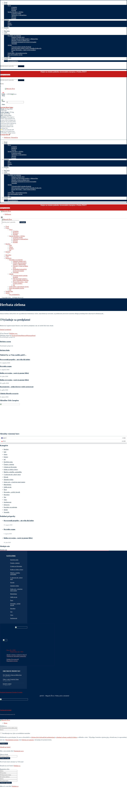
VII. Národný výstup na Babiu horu (12, 675)
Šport (5, 489)
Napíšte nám (7, 58)
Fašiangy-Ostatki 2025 (18, 37)
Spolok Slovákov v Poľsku (15, 12)
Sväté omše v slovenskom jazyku (17, 53)
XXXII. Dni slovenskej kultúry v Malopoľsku (24, 39)
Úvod (5, 2)
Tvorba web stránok (5, 710)
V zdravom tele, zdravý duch (12, 474)
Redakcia (14, 9)
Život (9, 5)
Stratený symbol (7, 683)
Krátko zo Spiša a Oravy (11, 469)
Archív (6, 59)
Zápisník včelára (8, 479)
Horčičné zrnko (8, 462)
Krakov (10, 24)
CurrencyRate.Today (6, 107)
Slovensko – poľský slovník (12, 492)
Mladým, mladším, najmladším (13, 472)
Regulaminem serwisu (12, 740)
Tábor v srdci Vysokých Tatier (11, 679)
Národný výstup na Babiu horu (20, 40)
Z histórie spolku (16, 13)
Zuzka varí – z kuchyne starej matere (14, 482)
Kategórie (11, 556)
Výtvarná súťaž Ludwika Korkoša (21, 47)
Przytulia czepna (6, 366)
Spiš (9, 21)
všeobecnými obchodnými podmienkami (43, 737)
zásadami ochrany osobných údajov (66, 737)
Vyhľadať (21, 66)
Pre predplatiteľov (13, 61)
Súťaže (10, 45)
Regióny (6, 20)
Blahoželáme (7, 484)
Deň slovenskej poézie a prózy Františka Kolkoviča (26, 48)
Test (5, 497)
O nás (5, 4)
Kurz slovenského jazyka (15, 54)
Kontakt (13, 10)
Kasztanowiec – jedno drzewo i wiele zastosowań (16, 387)
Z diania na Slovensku (10, 467)
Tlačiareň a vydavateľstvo (18, 15)
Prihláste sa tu (13, 333)
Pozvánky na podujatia (14, 35)
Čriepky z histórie (9, 464)
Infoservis (7, 34)
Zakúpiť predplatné (5, 329)
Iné (9, 26)
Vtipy (5, 499)
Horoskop (6, 494)
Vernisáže (14, 43)
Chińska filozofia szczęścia (9, 393)
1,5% (5, 32)
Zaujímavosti (7, 502)
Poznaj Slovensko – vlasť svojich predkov (23, 50)
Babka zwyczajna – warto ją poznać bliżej (14, 373)
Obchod (13, 16)
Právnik (6, 477)
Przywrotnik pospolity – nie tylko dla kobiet (15, 359)
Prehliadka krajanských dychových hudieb (23, 42)
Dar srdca (7, 31)
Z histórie (14, 7)
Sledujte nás (3, 550)
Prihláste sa (17, 765)
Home (5, 723)
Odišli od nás (7, 487)
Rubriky (6, 28)
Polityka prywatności (28, 740)
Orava (9, 23)
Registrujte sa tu (19, 751)
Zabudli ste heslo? (5, 747)
